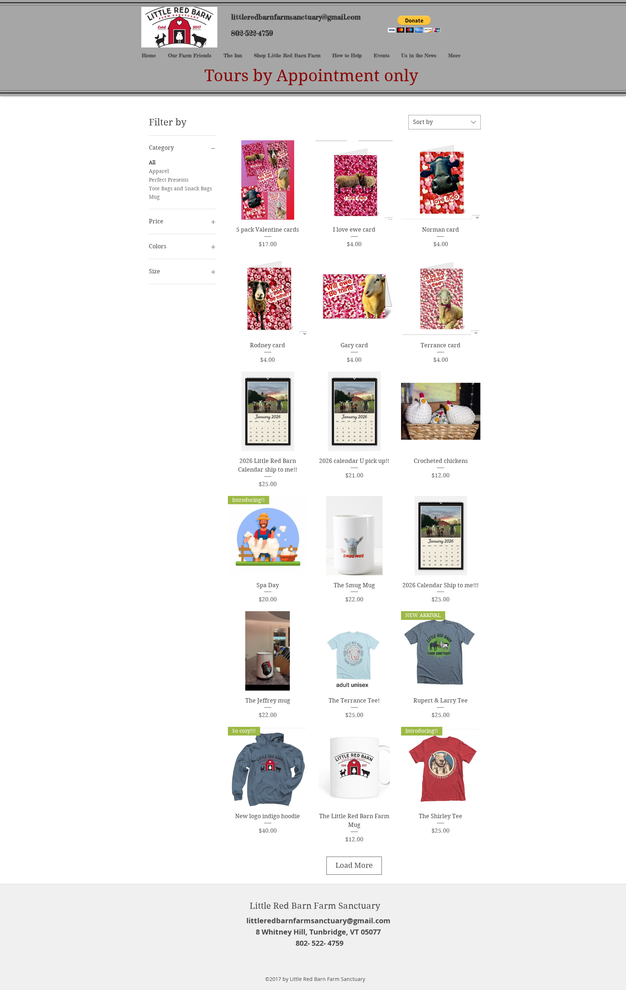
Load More (354, 865)
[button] (414, 24)
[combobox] (444, 122)
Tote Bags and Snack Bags (180, 188)
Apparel (159, 171)
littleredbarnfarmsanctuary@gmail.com (295, 16)
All (152, 162)
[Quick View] (267, 180)
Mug (154, 197)
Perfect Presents (168, 180)
